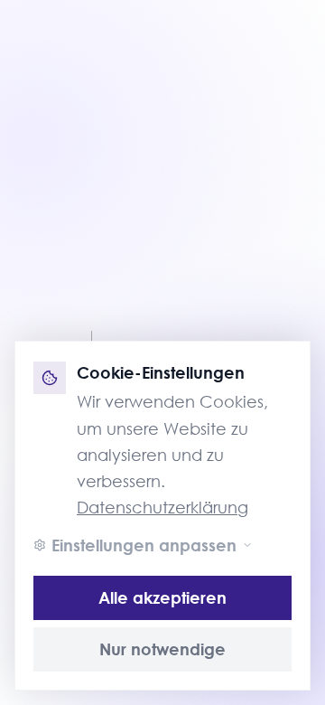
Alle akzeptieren (162, 597)
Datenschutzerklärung (162, 507)
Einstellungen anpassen (144, 545)
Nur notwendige (162, 649)
